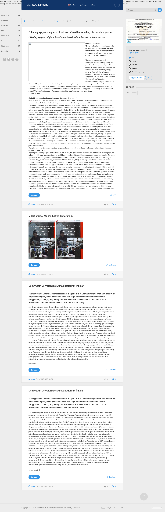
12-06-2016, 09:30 (46, 274)
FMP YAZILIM (43, 508)
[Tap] (160, 10)
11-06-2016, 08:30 (46, 486)
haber (134, 93)
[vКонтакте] (4, 59)
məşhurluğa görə (66, 21)
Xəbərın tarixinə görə (49, 21)
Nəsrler (10, 41)
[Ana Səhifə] (26, 21)
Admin (33, 204)
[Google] (16, 59)
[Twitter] (8, 59)
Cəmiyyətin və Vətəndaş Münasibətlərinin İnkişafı (56, 286)
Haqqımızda (10, 20)
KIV (10, 30)
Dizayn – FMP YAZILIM (114, 508)
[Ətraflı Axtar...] (155, 10)
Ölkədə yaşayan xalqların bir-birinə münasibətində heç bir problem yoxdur (71, 32)
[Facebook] (12, 59)
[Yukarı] (144, 496)
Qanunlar (10, 51)
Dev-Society (10, 15)
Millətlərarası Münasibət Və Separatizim (51, 216)
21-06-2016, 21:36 (46, 204)
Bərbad (134, 68)
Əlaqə (93, 5)
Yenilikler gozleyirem (139, 72)
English (73, 5)
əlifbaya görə (96, 21)
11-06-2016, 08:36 (46, 379)
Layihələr (10, 25)
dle (128, 93)
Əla (132, 58)
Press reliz (10, 36)
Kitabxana (10, 46)
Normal (134, 65)
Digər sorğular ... (134, 53)
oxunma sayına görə (82, 21)
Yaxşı (133, 61)
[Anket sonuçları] (148, 78)
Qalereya (83, 5)
